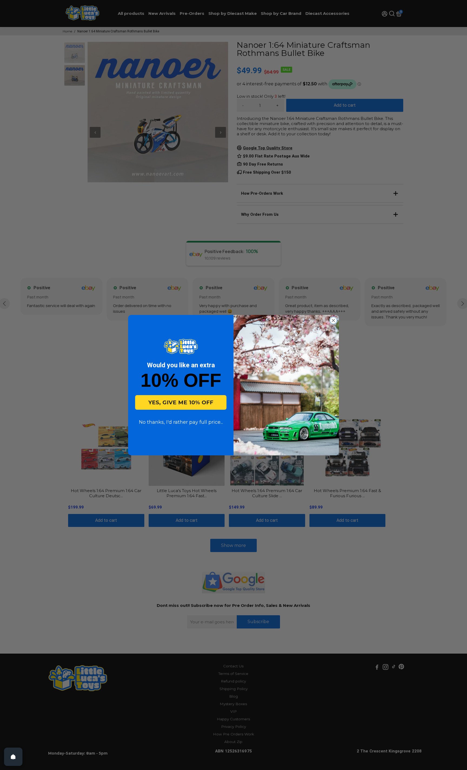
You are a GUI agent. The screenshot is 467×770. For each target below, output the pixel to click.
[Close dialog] (333, 320)
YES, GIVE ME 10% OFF (180, 402)
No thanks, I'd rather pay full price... (181, 422)
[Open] (13, 757)
